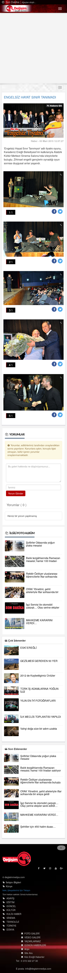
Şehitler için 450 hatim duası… (38, 826)
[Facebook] (39, 869)
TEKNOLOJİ (13, 921)
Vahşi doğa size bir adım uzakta (38, 728)
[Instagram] (50, 869)
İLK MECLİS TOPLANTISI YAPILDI (40, 717)
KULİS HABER (14, 914)
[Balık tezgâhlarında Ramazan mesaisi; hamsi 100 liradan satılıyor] (14, 561)
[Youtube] (56, 869)
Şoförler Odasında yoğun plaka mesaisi (40, 544)
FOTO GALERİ (32, 933)
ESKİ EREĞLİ (28, 648)
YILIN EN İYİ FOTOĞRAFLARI (38, 700)
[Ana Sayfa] (16, 858)
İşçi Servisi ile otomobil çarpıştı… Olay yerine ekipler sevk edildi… (42, 607)
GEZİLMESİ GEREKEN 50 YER (39, 661)
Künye (9, 886)
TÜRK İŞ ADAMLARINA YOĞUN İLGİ (39, 690)
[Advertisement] (33, 48)
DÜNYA (10, 929)
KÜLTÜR (11, 910)
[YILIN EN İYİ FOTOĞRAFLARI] (11, 704)
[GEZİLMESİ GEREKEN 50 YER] (11, 664)
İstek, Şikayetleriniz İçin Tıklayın (16, 890)
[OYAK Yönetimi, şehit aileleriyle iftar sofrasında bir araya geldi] (14, 592)
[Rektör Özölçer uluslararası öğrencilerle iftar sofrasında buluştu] (14, 576)
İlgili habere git (54, 106)
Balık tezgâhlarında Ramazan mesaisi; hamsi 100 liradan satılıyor (43, 561)
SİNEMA (11, 917)
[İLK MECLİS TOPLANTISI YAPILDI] (11, 718)
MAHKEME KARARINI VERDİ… (39, 621)
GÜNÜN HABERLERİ (35, 945)
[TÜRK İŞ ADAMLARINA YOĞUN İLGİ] (11, 690)
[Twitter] (44, 869)
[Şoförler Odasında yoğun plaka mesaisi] (14, 545)
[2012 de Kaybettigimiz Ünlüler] (11, 678)
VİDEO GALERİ (32, 937)
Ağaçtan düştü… (28, 2)
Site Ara (28, 953)
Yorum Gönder (15, 493)
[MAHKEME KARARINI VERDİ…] (14, 623)
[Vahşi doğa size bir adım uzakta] (11, 731)
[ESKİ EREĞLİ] (11, 650)
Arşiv (26, 949)
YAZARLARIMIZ (32, 941)
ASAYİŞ (10, 898)
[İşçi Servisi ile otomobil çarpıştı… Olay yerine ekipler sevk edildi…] (14, 607)
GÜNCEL (11, 906)
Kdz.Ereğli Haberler (34, 957)
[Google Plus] (62, 869)
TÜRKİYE (11, 925)
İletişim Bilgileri (13, 882)
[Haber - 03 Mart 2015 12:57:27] (33, 120)
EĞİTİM (10, 902)
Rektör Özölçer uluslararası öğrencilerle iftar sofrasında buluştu (41, 576)
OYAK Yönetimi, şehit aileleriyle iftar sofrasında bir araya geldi (42, 592)
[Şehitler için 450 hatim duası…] (11, 828)
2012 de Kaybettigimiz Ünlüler (37, 675)
